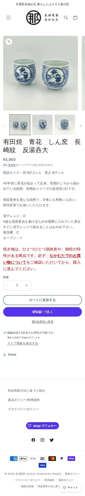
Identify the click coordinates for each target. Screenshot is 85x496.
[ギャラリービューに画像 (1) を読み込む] (20, 125)
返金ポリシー (72, 473)
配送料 (11, 165)
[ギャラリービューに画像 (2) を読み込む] (42, 125)
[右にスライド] (80, 126)
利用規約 (49, 480)
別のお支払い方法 (42, 321)
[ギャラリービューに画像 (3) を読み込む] (65, 125)
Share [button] (12, 354)
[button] (8, 17)
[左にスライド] (4, 126)
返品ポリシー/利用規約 (24, 400)
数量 (6, 277)
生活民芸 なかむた (25, 473)
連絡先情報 (27, 486)
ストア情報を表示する (22, 343)
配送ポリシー (66, 480)
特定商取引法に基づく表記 (26, 390)
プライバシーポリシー (23, 409)
